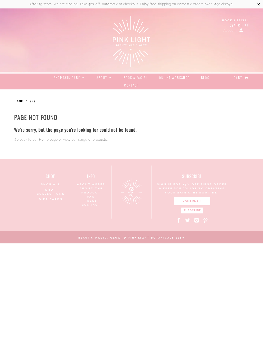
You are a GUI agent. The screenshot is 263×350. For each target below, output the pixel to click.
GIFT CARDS (51, 199)
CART (238, 77)
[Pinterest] (205, 220)
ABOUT (102, 77)
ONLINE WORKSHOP (174, 77)
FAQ (91, 196)
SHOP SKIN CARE (67, 77)
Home (18, 101)
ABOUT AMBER (91, 184)
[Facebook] (178, 220)
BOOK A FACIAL (235, 20)
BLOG (205, 77)
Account (230, 31)
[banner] (131, 41)
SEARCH (236, 25)
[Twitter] (187, 220)
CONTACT (131, 85)
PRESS (91, 200)
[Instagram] (196, 220)
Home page (48, 139)
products (100, 139)
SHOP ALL (50, 184)
